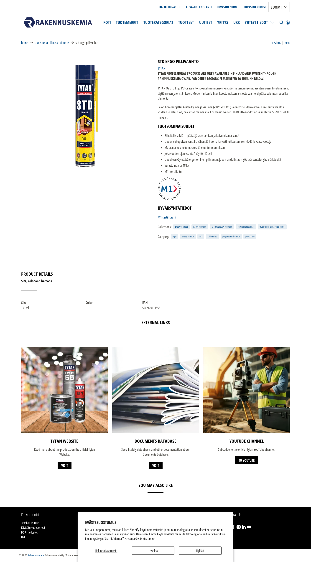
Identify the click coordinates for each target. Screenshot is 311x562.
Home (24, 42)
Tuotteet (186, 22)
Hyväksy (153, 550)
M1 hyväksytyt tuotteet (222, 226)
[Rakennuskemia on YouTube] (249, 528)
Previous (276, 42)
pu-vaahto (250, 236)
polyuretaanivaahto (231, 236)
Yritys (222, 22)
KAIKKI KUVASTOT (170, 7)
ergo (174, 236)
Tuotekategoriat (158, 22)
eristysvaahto (188, 236)
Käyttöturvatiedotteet (33, 527)
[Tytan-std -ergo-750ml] (87, 116)
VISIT (64, 465)
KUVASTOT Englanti (199, 7)
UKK (236, 22)
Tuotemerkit (127, 22)
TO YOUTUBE (247, 460)
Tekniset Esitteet (30, 523)
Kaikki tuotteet (199, 226)
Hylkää (200, 550)
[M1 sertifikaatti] (169, 198)
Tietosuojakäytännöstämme (138, 538)
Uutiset (205, 22)
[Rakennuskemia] (58, 22)
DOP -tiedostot (29, 532)
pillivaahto (212, 236)
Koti (107, 22)
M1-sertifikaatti (167, 217)
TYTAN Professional (245, 226)
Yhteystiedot (256, 22)
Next (287, 42)
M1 (200, 236)
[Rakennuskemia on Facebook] (233, 528)
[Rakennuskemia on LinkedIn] (244, 528)
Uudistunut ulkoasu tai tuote (52, 42)
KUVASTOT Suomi (227, 7)
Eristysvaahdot (181, 226)
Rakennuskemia (36, 555)
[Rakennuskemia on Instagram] (239, 528)
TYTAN (161, 68)
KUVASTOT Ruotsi (255, 7)
